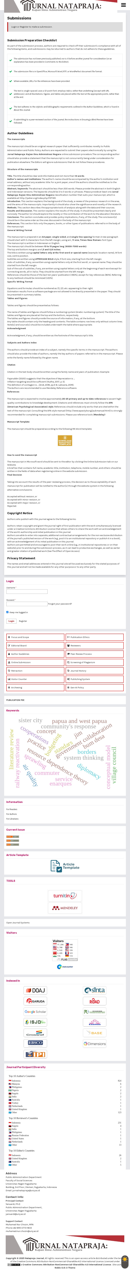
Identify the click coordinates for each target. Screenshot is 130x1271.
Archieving (16, 687)
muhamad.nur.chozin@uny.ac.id (22, 1231)
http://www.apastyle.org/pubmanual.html (88, 410)
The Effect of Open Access (65, 551)
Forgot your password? (60, 603)
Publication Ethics (80, 637)
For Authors (11, 814)
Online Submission (21, 662)
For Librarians (12, 819)
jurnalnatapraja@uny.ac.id (26, 1190)
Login (14, 26)
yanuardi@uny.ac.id (16, 1214)
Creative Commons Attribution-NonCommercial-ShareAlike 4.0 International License (67, 1264)
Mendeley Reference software (61, 388)
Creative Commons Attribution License (36, 529)
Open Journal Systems (18, 922)
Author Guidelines (95, 107)
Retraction (16, 670)
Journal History (78, 670)
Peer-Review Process (81, 654)
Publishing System (80, 679)
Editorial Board (18, 645)
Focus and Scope (20, 637)
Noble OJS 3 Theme (65, 1267)
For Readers (11, 809)
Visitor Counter (19, 679)
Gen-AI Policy (77, 687)
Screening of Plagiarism (82, 662)
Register (24, 26)
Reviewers (75, 645)
